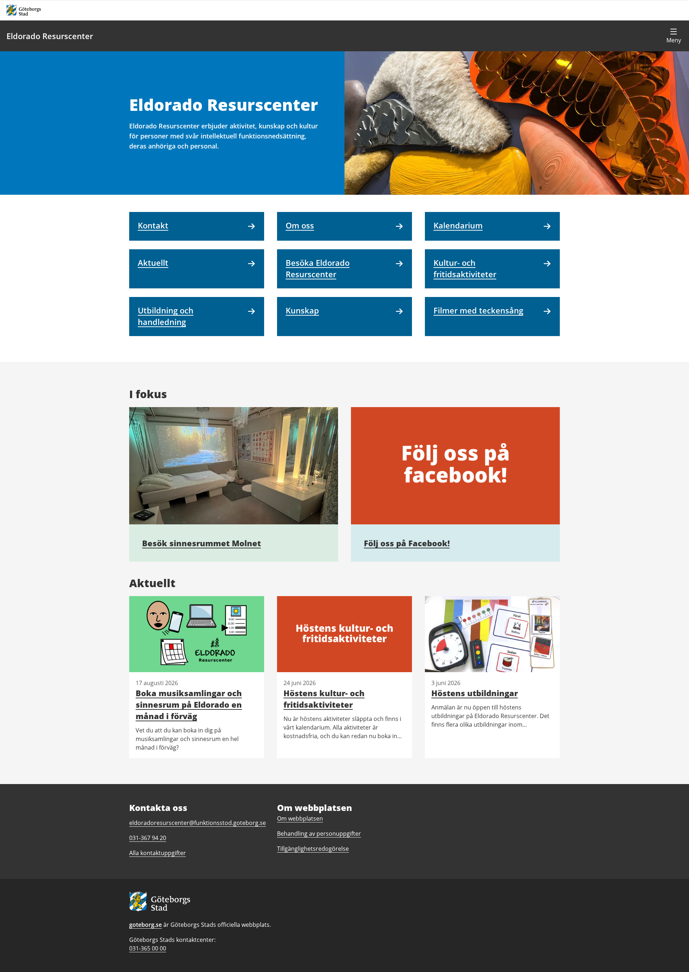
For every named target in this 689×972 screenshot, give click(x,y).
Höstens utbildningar (474, 693)
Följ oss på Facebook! (407, 543)
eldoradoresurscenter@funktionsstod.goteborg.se (197, 823)
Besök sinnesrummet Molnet (201, 543)
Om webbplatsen (300, 818)
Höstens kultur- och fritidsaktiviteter (324, 699)
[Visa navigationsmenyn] (673, 35)
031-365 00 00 (147, 948)
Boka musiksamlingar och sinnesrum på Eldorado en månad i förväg (189, 704)
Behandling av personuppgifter (319, 833)
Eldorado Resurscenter (49, 35)
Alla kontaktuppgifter (157, 853)
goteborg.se (145, 925)
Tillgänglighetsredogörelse (313, 849)
